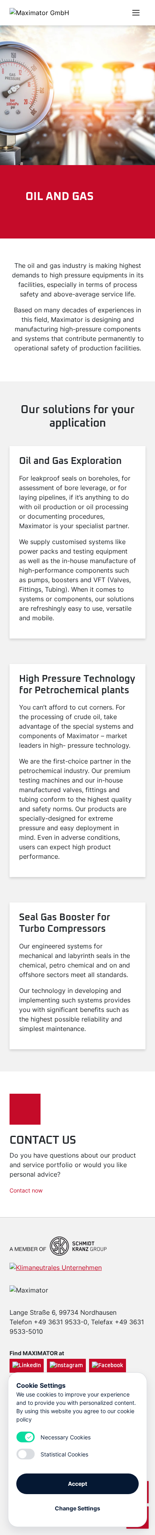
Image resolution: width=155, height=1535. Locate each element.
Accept (77, 1483)
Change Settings (77, 1508)
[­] (96, 12)
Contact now (26, 1190)
